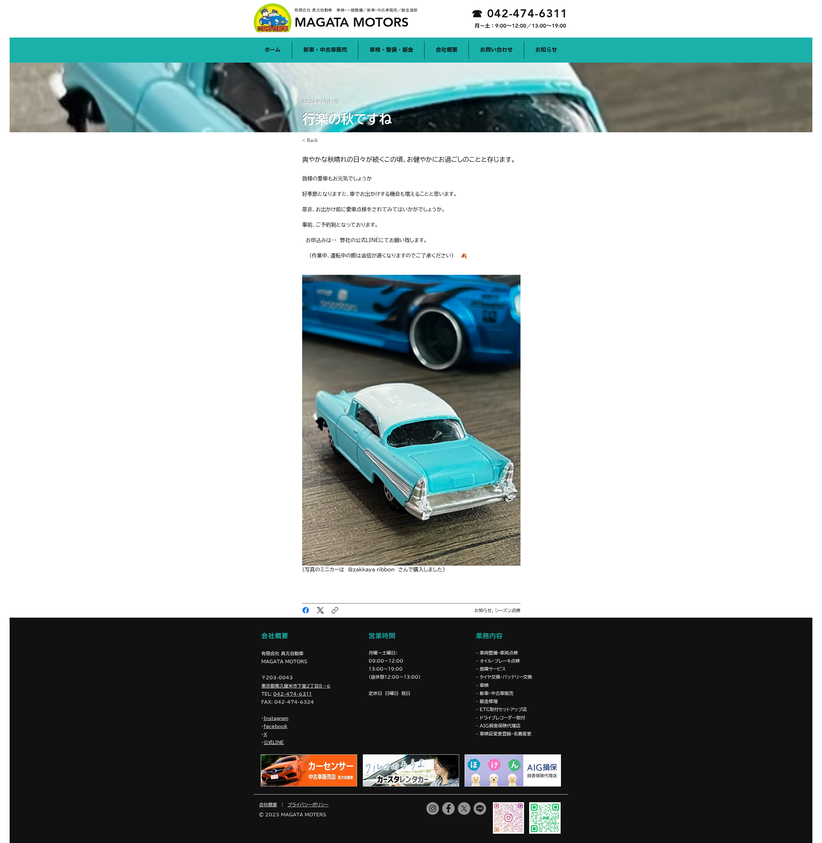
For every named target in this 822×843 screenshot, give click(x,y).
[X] (464, 808)
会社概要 (268, 805)
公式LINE (274, 742)
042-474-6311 (292, 694)
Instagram (276, 718)
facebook (275, 726)
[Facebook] (305, 610)
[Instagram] (432, 808)
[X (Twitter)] (320, 610)
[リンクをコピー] (335, 610)
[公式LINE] (480, 808)
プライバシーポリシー (307, 805)
